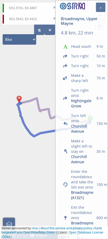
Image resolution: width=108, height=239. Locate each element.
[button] (19, 103)
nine (35, 228)
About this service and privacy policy (66, 228)
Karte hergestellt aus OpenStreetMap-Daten (51, 230)
